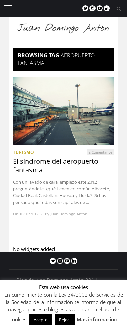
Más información (97, 319)
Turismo (23, 152)
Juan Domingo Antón (68, 213)
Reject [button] (65, 319)
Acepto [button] (41, 319)
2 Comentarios (100, 152)
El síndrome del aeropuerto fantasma (55, 165)
